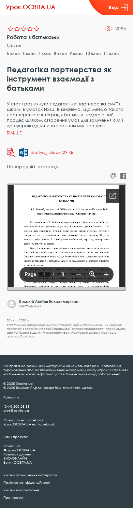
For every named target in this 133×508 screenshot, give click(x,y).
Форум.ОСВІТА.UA (19, 450)
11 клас (111, 53)
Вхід (113, 7)
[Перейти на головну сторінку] (31, 7)
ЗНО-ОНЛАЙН (15, 458)
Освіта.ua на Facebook (23, 420)
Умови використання (21, 490)
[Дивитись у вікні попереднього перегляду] (11, 152)
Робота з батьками (33, 37)
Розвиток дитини (17, 454)
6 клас (29, 53)
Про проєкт (13, 497)
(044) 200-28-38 (16, 406)
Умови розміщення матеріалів (30, 475)
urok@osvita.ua (16, 410)
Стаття (14, 45)
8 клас (60, 53)
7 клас (44, 53)
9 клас (76, 53)
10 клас (93, 53)
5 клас (13, 53)
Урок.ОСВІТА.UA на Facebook (29, 424)
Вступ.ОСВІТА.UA (17, 462)
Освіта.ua (11, 446)
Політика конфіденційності (26, 482)
